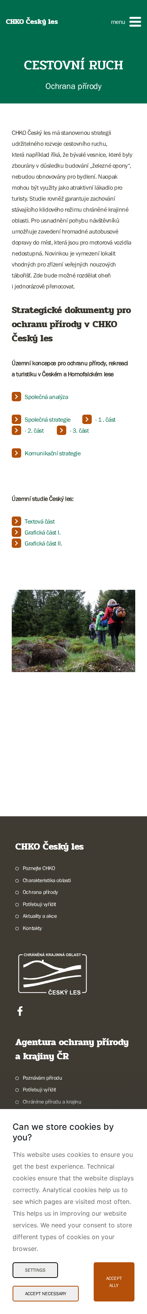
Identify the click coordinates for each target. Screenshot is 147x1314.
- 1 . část (105, 419)
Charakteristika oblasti (47, 880)
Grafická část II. (43, 543)
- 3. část (79, 430)
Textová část (39, 521)
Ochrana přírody (40, 892)
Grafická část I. (43, 532)
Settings (35, 1270)
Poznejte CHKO (39, 868)
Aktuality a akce (39, 916)
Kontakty (32, 928)
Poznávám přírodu (42, 1078)
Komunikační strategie (53, 453)
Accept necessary (45, 1293)
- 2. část (34, 430)
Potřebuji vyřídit (39, 904)
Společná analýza (46, 396)
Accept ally (114, 1282)
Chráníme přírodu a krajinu (52, 1101)
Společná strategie (48, 419)
